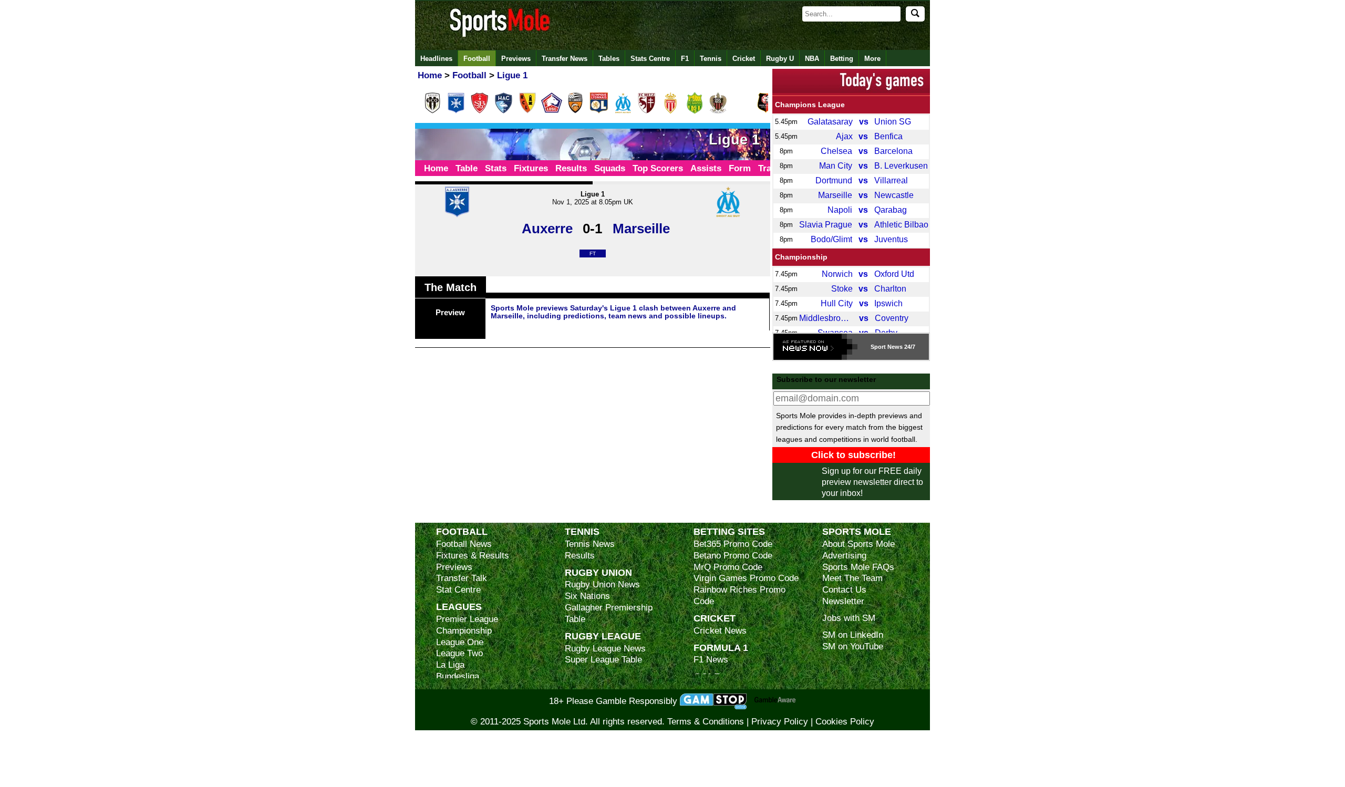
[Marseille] (623, 111)
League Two (459, 653)
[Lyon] (598, 111)
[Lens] (527, 111)
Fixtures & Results (472, 556)
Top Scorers (658, 168)
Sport (878, 347)
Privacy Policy (779, 722)
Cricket (743, 59)
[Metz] (646, 111)
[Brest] (479, 111)
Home (436, 168)
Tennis (710, 59)
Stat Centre (458, 590)
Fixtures (531, 168)
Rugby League (603, 635)
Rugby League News (605, 649)
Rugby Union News (602, 584)
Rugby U (780, 59)
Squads (609, 168)
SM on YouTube (852, 646)
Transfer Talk (461, 578)
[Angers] (432, 111)
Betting (841, 59)
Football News (464, 544)
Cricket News (720, 631)
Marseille (641, 228)
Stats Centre (650, 59)
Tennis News (590, 544)
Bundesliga (457, 676)
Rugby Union (598, 572)
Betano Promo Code (733, 556)
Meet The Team (852, 578)
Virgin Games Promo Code (746, 578)
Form (740, 168)
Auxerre (547, 228)
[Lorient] (575, 111)
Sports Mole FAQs (858, 567)
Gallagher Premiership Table (609, 613)
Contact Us (844, 590)
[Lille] (551, 111)
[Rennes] (766, 111)
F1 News (711, 660)
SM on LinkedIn (852, 635)
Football (476, 59)
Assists (705, 168)
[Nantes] (694, 111)
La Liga (450, 665)
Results (571, 168)
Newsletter (843, 601)
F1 (685, 59)
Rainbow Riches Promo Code (739, 595)
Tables (608, 59)
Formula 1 (721, 647)
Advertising (844, 556)
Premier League (467, 619)
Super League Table (603, 660)
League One (459, 642)
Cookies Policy (844, 722)
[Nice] (718, 111)
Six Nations (587, 596)
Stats (495, 168)
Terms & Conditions (705, 722)
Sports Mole (856, 531)
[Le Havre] (503, 111)
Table (467, 168)
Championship (801, 257)
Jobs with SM (848, 618)
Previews (516, 59)
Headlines (436, 59)
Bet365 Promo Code (733, 544)
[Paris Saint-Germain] (742, 111)
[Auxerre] (456, 111)
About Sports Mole (858, 544)
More (872, 59)
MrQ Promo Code (728, 567)
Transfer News (564, 59)
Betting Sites (729, 531)
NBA (812, 59)
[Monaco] (670, 111)
